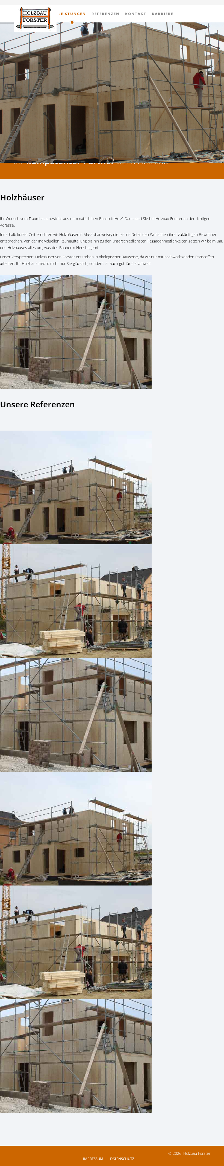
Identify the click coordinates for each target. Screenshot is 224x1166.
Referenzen (106, 13)
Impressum (93, 1159)
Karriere (162, 13)
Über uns (42, 13)
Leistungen (72, 13)
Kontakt (135, 13)
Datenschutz (122, 1159)
